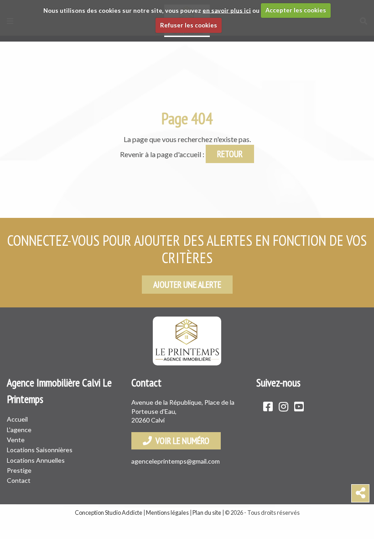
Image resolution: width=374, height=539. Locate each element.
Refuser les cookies (188, 25)
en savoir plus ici (227, 10)
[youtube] (299, 406)
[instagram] (283, 406)
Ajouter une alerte (187, 285)
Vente (16, 440)
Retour (230, 154)
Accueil (17, 419)
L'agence (19, 429)
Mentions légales (167, 512)
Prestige (19, 470)
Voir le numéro (180, 441)
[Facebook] (268, 406)
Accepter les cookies (295, 10)
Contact (19, 480)
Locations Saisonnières (40, 450)
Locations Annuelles (36, 460)
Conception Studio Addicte (108, 512)
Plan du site (206, 512)
